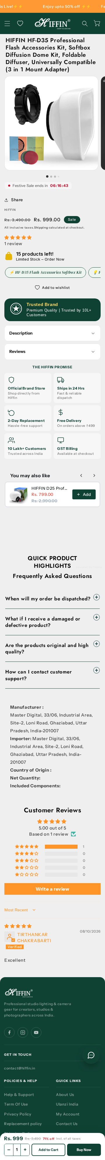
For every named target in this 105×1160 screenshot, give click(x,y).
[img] (52, 926)
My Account (68, 1114)
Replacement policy (23, 1123)
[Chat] (91, 1055)
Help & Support (19, 1094)
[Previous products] (81, 475)
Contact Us (67, 1123)
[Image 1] (47, 176)
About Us (65, 1094)
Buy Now (84, 1149)
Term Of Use (16, 1104)
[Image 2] (51, 177)
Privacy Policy (17, 1114)
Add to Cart (48, 1149)
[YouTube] (36, 1032)
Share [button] (17, 199)
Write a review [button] (52, 889)
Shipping (41, 227)
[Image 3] (55, 177)
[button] (7, 23)
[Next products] (94, 475)
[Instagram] (23, 1032)
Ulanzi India (67, 1104)
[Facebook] (9, 1032)
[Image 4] (58, 176)
